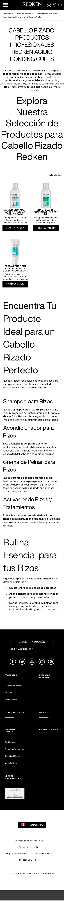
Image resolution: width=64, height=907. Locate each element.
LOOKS (42, 713)
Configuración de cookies (16, 853)
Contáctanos (10, 742)
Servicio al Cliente (13, 756)
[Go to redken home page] (32, 5)
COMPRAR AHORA (17, 228)
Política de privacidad (28, 847)
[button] (5, 4)
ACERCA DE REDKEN (49, 729)
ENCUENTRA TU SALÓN (32, 642)
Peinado (8, 693)
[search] (60, 5)
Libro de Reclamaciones (13, 777)
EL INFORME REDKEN (15, 713)
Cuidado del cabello (13, 686)
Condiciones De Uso (44, 853)
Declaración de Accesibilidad (29, 841)
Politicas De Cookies (29, 860)
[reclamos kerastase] (15, 793)
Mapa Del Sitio (11, 763)
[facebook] (13, 662)
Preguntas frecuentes (14, 749)
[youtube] (32, 662)
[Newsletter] (49, 5)
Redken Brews (11, 700)
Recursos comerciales (46, 676)
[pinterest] (51, 662)
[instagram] (42, 662)
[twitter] (22, 662)
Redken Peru (36, 824)
